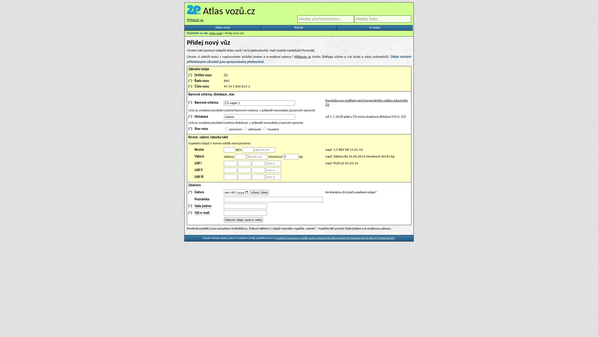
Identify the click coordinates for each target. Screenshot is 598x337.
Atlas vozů (222, 27)
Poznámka (202, 199)
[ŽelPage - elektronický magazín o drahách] (194, 12)
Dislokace (201, 117)
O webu (374, 27)
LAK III (199, 177)
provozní (235, 129)
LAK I (198, 163)
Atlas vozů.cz (229, 12)
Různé (298, 27)
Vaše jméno (203, 206)
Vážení (199, 156)
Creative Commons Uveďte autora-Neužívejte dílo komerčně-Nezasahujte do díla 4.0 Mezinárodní (335, 238)
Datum (199, 192)
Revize (199, 150)
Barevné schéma (206, 103)
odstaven (254, 129)
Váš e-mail (202, 213)
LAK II (199, 170)
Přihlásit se (195, 20)
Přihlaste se (302, 57)
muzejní (273, 129)
